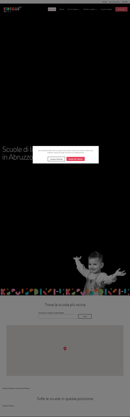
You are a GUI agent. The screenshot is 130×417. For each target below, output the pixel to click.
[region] (66, 154)
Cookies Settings (56, 159)
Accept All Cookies (76, 159)
